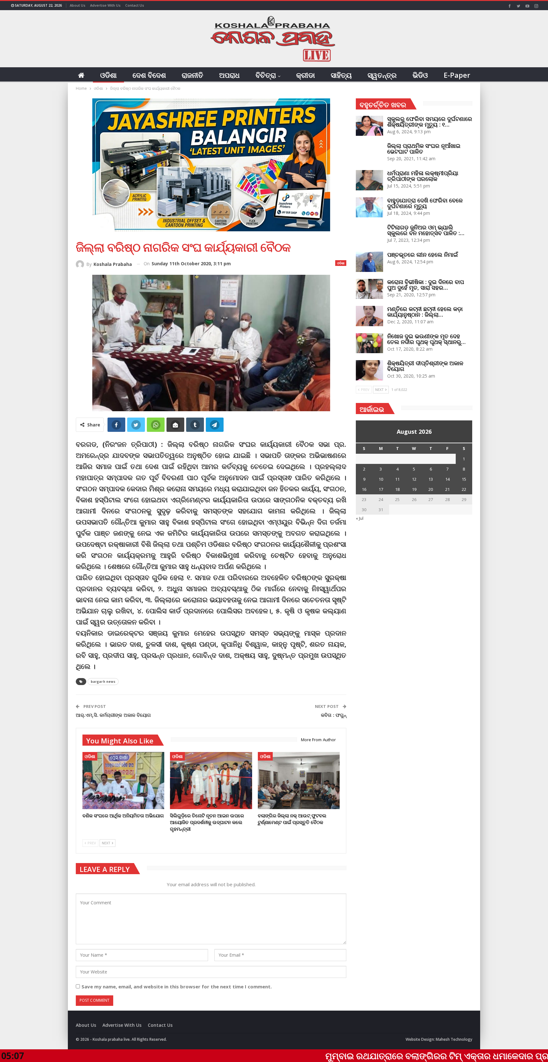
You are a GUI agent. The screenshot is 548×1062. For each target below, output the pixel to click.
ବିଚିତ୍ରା (266, 75)
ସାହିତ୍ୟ (341, 75)
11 (397, 479)
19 (414, 489)
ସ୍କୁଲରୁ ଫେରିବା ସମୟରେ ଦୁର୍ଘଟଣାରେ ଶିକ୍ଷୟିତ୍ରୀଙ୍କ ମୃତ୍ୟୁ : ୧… (429, 121)
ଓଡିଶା (108, 75)
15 (464, 479)
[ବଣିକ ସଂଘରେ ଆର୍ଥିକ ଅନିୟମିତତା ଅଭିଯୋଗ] (123, 780)
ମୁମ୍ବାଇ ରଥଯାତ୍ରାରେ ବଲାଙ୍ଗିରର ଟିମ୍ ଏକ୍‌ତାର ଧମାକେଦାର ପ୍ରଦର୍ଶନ (385, 1056)
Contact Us (134, 5)
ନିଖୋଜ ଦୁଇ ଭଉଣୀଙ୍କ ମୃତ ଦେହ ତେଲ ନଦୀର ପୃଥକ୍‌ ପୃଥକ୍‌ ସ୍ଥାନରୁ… (426, 339)
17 (381, 489)
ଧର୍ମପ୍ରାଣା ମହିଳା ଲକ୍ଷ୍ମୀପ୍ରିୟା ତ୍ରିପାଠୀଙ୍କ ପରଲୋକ (422, 175)
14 (447, 479)
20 (430, 489)
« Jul (359, 518)
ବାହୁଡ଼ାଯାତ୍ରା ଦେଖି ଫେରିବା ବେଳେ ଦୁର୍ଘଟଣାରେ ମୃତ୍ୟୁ (425, 203)
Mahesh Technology (454, 1039)
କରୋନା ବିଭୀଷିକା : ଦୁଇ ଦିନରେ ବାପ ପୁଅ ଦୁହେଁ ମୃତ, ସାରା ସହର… (425, 284)
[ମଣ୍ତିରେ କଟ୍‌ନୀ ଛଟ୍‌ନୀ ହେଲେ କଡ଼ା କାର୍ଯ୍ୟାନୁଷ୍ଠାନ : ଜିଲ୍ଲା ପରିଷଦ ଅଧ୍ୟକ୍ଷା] (369, 316)
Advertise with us (105, 5)
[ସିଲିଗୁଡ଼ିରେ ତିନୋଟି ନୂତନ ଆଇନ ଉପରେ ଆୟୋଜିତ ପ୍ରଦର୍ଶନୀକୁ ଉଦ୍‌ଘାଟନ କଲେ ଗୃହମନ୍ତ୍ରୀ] (211, 780)
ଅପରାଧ (229, 75)
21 (447, 489)
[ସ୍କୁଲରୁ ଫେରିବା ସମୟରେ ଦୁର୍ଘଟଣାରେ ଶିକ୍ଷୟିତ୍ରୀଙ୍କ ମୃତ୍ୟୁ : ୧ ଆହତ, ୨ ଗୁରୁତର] (369, 126)
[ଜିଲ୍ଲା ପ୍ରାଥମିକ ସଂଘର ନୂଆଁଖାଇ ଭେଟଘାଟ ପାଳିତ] (369, 153)
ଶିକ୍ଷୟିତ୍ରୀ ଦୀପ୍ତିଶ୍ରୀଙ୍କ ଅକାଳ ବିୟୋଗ (425, 366)
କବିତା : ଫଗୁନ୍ (333, 715)
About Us (77, 5)
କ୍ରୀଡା (305, 75)
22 (464, 489)
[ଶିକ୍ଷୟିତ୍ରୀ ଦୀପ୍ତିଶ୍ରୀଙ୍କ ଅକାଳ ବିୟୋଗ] (369, 370)
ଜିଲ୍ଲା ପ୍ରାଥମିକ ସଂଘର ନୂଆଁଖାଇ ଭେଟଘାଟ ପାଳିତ (423, 148)
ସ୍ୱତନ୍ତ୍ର (382, 75)
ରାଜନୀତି (192, 75)
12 (414, 479)
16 (364, 489)
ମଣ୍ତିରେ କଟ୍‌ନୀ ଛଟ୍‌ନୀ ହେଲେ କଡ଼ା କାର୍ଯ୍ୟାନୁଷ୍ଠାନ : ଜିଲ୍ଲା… (425, 311)
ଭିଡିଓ (420, 75)
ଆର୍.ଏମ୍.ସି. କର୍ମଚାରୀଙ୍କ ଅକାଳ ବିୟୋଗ (113, 715)
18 (397, 489)
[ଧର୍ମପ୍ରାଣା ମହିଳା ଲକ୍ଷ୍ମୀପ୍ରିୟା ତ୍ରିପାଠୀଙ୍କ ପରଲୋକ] (369, 180)
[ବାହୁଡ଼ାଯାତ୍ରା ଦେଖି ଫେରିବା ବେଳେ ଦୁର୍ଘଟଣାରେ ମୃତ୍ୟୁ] (369, 207)
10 (381, 479)
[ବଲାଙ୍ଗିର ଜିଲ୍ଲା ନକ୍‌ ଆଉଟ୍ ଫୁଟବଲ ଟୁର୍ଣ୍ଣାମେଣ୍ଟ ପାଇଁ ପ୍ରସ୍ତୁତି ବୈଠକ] (299, 780)
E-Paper (457, 75)
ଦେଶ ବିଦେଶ (149, 75)
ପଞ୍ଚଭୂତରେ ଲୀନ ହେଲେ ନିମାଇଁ (422, 254)
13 (430, 479)
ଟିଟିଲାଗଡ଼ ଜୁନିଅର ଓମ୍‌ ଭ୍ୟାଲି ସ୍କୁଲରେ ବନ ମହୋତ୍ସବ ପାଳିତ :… (425, 230)
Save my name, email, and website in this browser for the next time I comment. (177, 986)
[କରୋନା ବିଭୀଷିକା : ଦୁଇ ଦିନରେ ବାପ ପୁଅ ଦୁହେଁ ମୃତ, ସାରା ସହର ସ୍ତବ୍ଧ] (369, 289)
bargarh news (103, 681)
